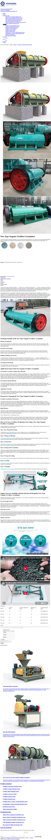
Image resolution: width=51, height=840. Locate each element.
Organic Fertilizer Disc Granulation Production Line (15, 22)
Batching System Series (10, 34)
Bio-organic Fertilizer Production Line (12, 21)
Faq (6, 40)
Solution (4, 36)
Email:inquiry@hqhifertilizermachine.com (8, 11)
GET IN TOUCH (6, 827)
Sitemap (31, 837)
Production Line (6, 15)
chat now (9, 278)
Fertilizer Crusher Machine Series (12, 26)
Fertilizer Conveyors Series (10, 29)
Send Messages (38, 836)
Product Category (6, 783)
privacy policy (20, 627)
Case (6, 37)
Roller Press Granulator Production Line (13, 16)
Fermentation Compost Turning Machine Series (14, 33)
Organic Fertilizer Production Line (12, 23)
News (4, 39)
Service (4, 41)
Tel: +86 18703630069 (5, 10)
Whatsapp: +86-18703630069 (6, 9)
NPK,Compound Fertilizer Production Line (14, 18)
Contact (4, 42)
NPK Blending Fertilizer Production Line (13, 20)
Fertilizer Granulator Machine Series (12, 25)
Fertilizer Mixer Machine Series (11, 27)
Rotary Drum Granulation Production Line (13, 17)
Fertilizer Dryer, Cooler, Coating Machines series (15, 32)
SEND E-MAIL (3, 278)
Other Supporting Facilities (10, 35)
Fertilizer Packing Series (10, 31)
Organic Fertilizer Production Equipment (11, 838)
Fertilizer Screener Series (10, 30)
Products (4, 24)
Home (4, 13)
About (4, 14)
